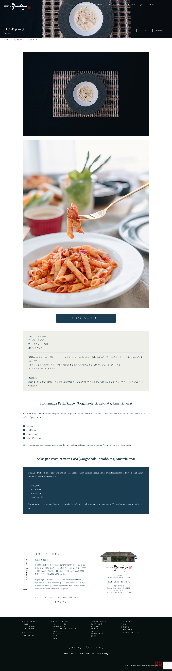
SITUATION (130, 5)
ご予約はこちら (60, 602)
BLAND (26, 624)
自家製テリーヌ (57, 631)
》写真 (123, 624)
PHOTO (151, 5)
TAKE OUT (143, 30)
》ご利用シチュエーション (98, 621)
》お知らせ (125, 627)
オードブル (56, 636)
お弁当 (55, 638)
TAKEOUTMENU (114, 5)
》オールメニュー (28, 632)
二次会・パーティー (97, 628)
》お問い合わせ (126, 629)
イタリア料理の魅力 (30, 626)
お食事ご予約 (75, 647)
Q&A (141, 5)
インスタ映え (95, 626)
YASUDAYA (84, 5)
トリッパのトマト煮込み (60, 624)
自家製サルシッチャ (59, 626)
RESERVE (159, 30)
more (25, 589)
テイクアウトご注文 (94, 647)
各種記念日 (94, 631)
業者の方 (93, 636)
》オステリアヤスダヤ (29, 621)
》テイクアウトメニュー (59, 621)
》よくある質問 (126, 621)
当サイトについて (70, 654)
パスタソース (57, 633)
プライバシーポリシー (86, 654)
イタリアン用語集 (29, 628)
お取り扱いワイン (29, 635)
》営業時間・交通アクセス (130, 632)
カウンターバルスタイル (98, 633)
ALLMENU (98, 5)
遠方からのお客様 (96, 624)
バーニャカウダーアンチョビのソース (64, 628)
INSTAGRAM (101, 654)
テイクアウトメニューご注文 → (86, 318)
